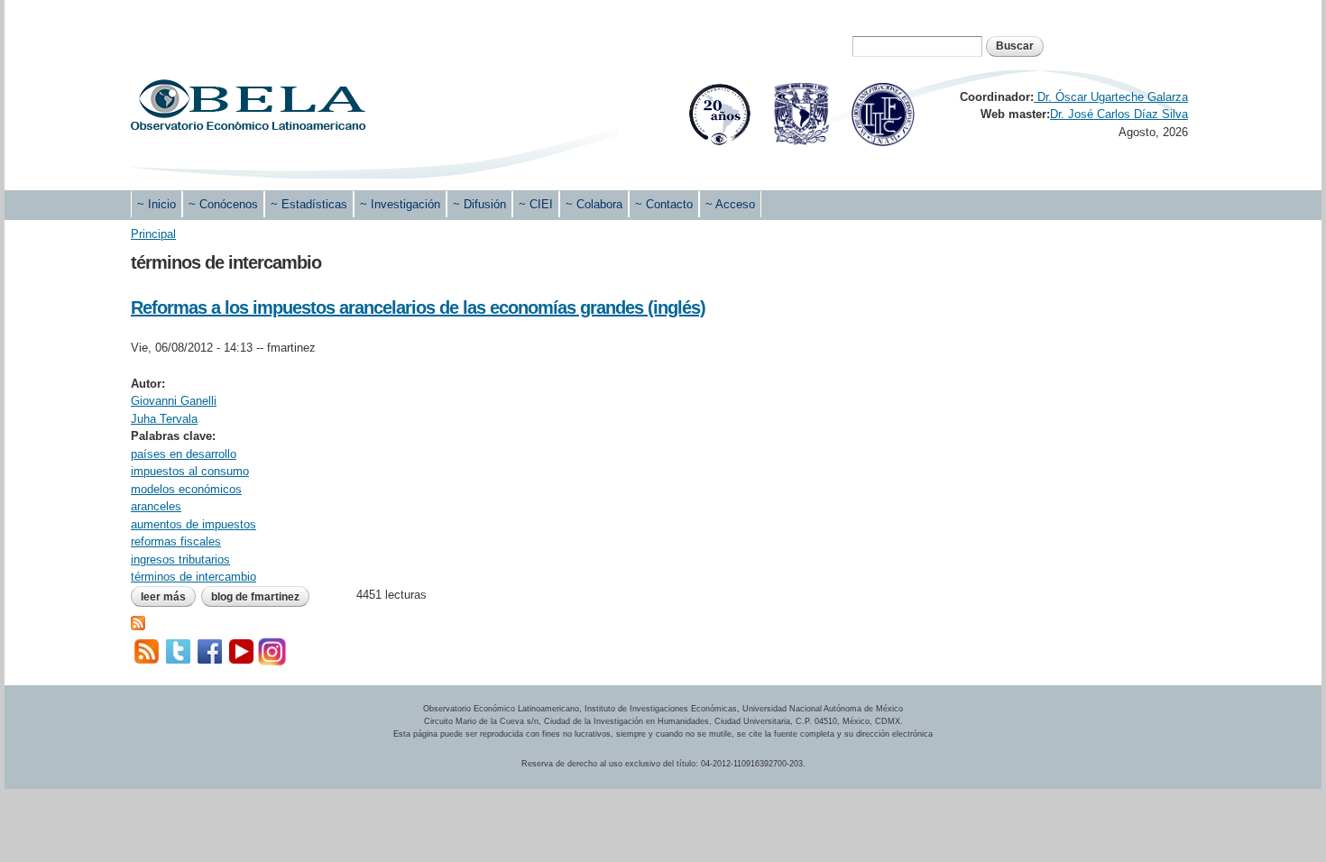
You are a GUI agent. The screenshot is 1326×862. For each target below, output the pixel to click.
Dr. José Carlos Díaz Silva (1119, 114)
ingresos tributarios (180, 559)
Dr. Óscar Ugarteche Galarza (1111, 97)
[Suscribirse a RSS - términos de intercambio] (138, 621)
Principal (153, 234)
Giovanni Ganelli (173, 401)
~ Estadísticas (309, 204)
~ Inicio (156, 204)
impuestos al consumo (190, 471)
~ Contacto (664, 204)
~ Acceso (730, 204)
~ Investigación (400, 204)
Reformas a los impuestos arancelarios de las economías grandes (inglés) (418, 307)
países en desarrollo (183, 454)
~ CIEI (536, 204)
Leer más (168, 597)
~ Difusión (479, 204)
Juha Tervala (164, 419)
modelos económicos (186, 489)
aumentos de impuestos (193, 524)
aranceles (156, 506)
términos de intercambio (193, 576)
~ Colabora (594, 204)
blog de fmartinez (255, 597)
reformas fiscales (176, 541)
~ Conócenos (223, 204)
